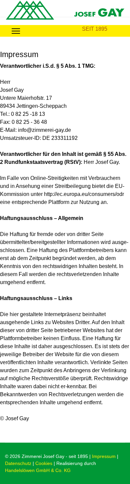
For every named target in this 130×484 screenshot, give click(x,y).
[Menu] (16, 31)
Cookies (43, 463)
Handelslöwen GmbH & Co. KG (38, 470)
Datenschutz (18, 463)
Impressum (104, 456)
